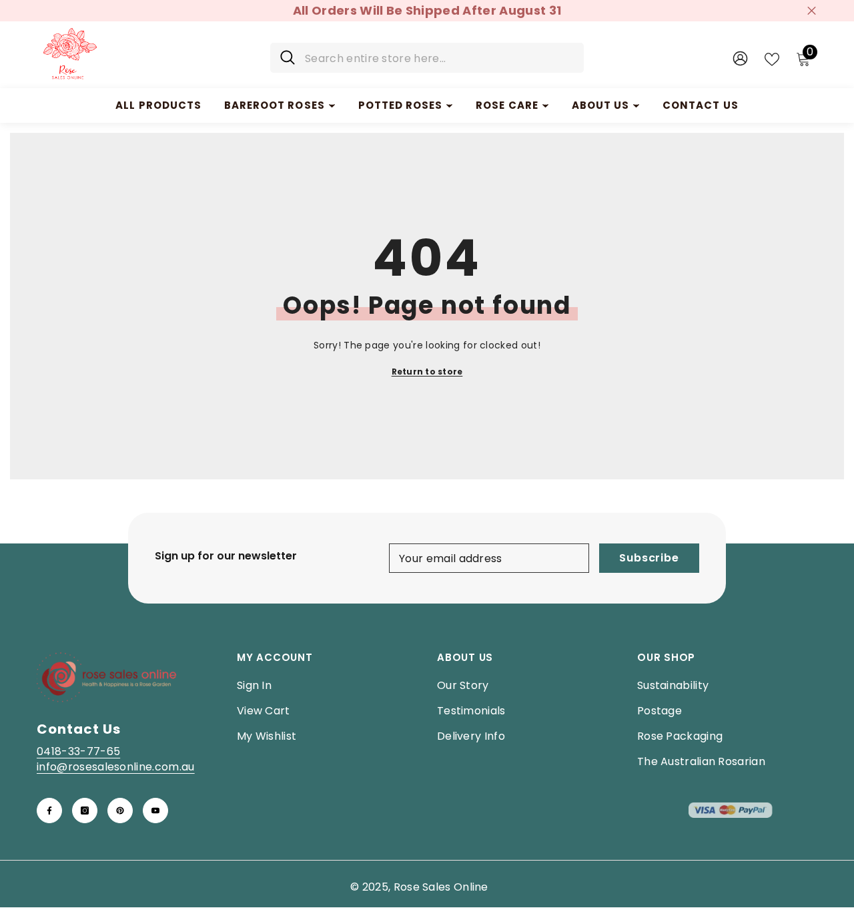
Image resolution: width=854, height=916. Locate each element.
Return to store (427, 371)
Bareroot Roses (274, 105)
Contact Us (701, 105)
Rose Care (507, 105)
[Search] (427, 58)
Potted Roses (400, 105)
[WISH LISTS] (772, 58)
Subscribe (649, 557)
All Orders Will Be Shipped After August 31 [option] (427, 10)
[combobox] (439, 58)
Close (811, 11)
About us (600, 105)
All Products (158, 105)
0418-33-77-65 (78, 751)
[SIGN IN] (740, 57)
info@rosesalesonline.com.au (116, 766)
